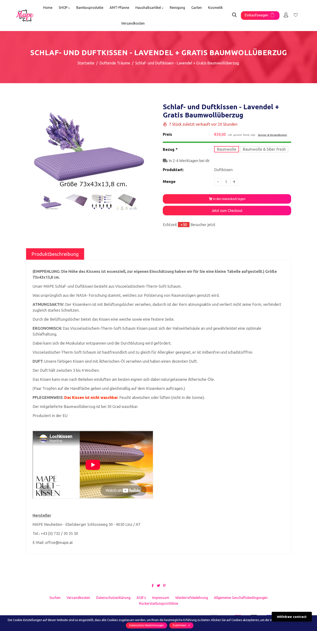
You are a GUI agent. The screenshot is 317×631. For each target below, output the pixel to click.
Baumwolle (226, 149)
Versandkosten (133, 23)
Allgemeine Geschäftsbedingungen (241, 598)
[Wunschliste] (295, 15)
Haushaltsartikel (148, 7)
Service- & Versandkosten (272, 135)
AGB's (141, 598)
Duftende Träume (114, 63)
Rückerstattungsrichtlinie (158, 603)
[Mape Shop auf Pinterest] (164, 585)
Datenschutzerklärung (113, 598)
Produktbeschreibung (55, 254)
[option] (89, 147)
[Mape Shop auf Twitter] (158, 585)
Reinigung (177, 7)
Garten (196, 7)
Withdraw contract (292, 617)
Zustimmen (181, 625)
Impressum (160, 598)
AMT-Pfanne (119, 7)
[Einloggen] (286, 15)
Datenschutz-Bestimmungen (146, 625)
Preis (167, 134)
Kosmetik (215, 7)
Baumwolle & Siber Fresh (264, 149)
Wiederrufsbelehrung (191, 598)
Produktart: (173, 169)
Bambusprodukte (89, 7)
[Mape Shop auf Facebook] (152, 585)
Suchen (55, 598)
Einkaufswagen (256, 15)
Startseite (85, 63)
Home (47, 7)
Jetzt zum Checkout (227, 210)
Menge (169, 181)
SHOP (63, 7)
